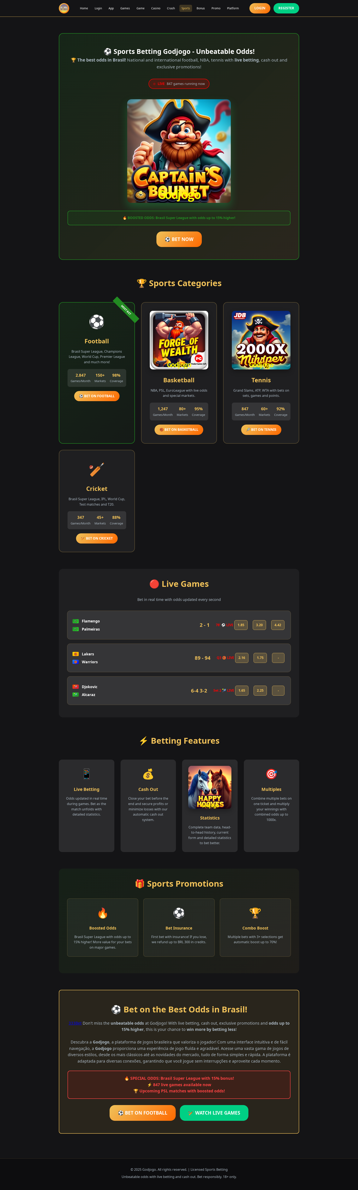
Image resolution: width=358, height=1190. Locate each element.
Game (141, 8)
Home (84, 8)
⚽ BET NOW (179, 239)
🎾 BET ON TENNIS (261, 429)
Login (98, 8)
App (111, 8)
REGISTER (286, 8)
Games (125, 8)
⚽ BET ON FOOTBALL (97, 396)
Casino (155, 8)
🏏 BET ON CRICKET (97, 538)
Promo (216, 8)
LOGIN (259, 8)
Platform (233, 8)
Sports (185, 8)
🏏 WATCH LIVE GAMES (214, 1113)
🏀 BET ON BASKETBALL (179, 429)
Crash (171, 8)
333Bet (75, 1023)
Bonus (201, 8)
